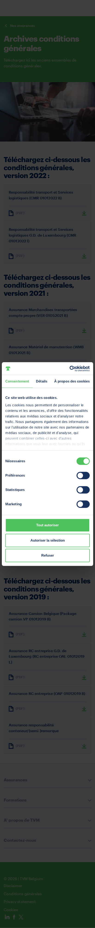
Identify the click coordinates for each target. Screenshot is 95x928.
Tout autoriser (47, 525)
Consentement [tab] (17, 381)
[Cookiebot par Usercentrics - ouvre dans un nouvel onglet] (69, 369)
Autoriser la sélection (47, 540)
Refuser (47, 555)
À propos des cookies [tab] (72, 381)
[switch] (83, 475)
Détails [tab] (41, 381)
